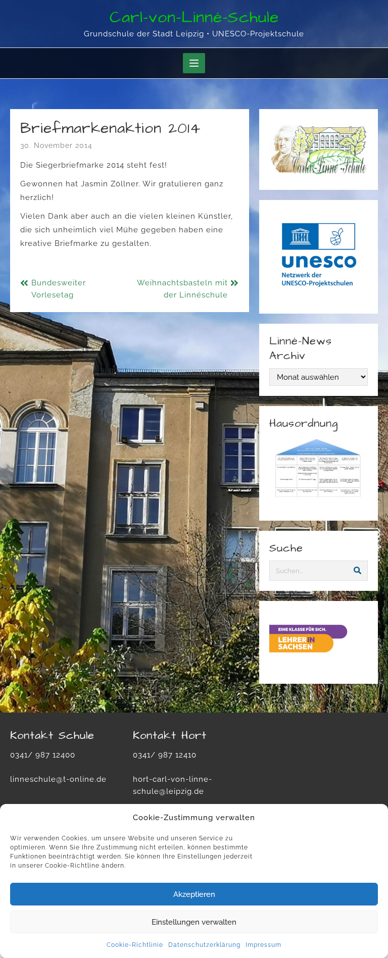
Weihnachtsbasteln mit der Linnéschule (182, 288)
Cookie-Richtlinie (135, 944)
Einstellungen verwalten (194, 922)
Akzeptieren (194, 894)
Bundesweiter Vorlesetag (58, 288)
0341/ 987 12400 (42, 755)
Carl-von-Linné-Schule (194, 17)
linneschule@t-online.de (58, 779)
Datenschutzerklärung (204, 944)
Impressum (263, 944)
